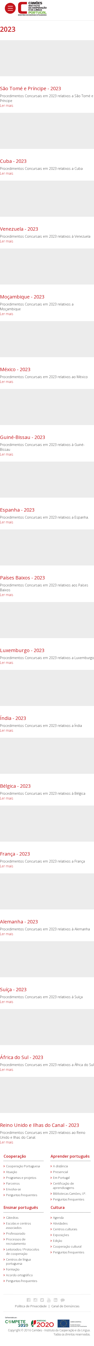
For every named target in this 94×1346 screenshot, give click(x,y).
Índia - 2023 (13, 718)
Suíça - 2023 (13, 989)
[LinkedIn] (57, 1300)
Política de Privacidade (31, 1306)
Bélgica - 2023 (15, 786)
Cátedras (12, 1218)
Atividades (60, 1223)
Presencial (60, 1172)
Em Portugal (61, 1178)
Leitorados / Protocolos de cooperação (22, 1251)
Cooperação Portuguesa (23, 1166)
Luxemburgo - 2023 (22, 650)
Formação (13, 1269)
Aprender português (70, 1156)
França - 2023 (15, 854)
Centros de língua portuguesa (18, 1261)
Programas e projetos (21, 1178)
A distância (60, 1166)
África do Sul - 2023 (21, 1057)
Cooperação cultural (67, 1246)
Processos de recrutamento (16, 1241)
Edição (57, 1241)
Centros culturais (65, 1229)
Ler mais (6, 105)
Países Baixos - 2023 (22, 577)
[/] (32, 8)
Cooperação (15, 1156)
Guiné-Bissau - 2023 (22, 437)
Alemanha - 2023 (19, 921)
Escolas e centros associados (18, 1225)
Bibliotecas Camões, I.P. (69, 1194)
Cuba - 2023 (13, 161)
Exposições (61, 1235)
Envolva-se (13, 1189)
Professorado (15, 1234)
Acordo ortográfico (19, 1275)
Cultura (58, 1207)
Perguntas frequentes (21, 1195)
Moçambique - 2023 (22, 296)
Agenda (58, 1218)
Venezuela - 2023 (19, 229)
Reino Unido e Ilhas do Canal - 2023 (39, 1125)
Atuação (11, 1172)
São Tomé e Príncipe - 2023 (30, 88)
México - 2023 (15, 369)
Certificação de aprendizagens (63, 1185)
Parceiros (13, 1183)
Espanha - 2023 (17, 510)
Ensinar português (21, 1207)
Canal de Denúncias (65, 1306)
